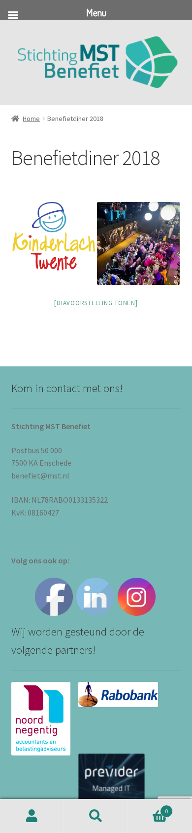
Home (31, 118)
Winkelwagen (148, 807)
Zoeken (96, 816)
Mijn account (32, 816)
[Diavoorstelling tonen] (95, 303)
